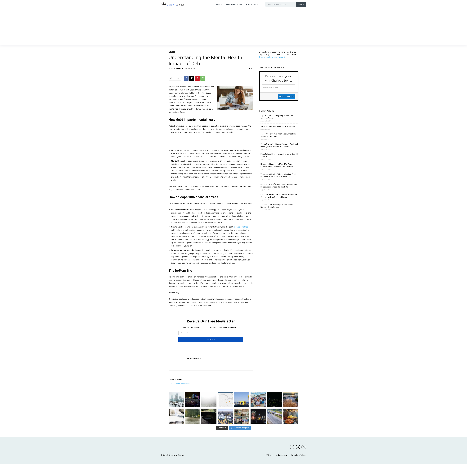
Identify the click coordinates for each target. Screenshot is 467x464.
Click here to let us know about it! (272, 57)
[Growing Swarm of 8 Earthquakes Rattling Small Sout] (225, 399)
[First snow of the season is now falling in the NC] (209, 399)
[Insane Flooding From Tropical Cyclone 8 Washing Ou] (209, 416)
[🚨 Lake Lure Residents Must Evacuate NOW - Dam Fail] (176, 416)
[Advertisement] (233, 27)
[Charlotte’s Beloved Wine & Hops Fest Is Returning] (258, 399)
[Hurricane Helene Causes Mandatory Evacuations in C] (192, 416)
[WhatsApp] (202, 78)
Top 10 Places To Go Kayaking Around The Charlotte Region (276, 117)
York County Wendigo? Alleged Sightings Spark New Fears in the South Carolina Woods (278, 175)
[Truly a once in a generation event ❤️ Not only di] (192, 399)
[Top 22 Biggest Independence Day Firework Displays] (258, 416)
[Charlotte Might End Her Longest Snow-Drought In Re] (176, 399)
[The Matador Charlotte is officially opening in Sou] (290, 416)
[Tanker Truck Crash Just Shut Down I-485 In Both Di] (274, 416)
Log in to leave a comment (179, 384)
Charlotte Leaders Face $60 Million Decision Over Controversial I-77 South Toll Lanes (279, 195)
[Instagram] (298, 447)
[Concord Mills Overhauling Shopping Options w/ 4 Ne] (241, 416)
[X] (191, 78)
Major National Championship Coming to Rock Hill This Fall (279, 155)
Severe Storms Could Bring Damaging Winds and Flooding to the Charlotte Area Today (279, 145)
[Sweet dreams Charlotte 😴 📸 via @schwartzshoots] (274, 399)
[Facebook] (186, 78)
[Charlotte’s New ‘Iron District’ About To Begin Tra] (225, 416)
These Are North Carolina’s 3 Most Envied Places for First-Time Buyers (278, 135)
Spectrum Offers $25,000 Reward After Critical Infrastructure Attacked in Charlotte (278, 185)
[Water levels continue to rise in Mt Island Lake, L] (290, 399)
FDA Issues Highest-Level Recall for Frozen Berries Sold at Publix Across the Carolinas (276, 165)
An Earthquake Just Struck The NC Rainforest (278, 126)
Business (171, 51)
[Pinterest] (197, 78)
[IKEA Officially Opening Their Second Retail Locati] (241, 399)
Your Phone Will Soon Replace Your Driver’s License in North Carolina (276, 206)
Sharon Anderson (177, 68)
